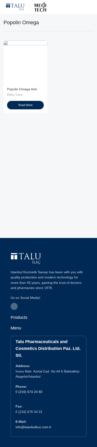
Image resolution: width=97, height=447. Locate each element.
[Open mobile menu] (91, 7)
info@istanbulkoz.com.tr (33, 427)
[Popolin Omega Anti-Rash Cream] (25, 62)
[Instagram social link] (14, 306)
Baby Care (15, 94)
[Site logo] (15, 7)
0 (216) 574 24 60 (29, 392)
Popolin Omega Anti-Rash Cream (22, 91)
